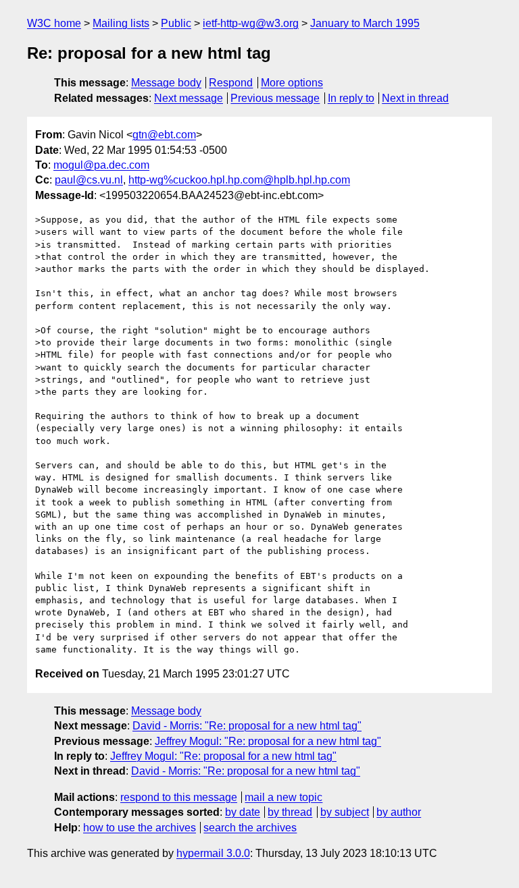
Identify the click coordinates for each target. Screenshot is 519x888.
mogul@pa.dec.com (101, 165)
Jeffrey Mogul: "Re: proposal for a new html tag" (268, 741)
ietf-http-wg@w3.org (251, 23)
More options (292, 82)
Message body (166, 82)
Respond (231, 82)
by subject (344, 812)
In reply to (351, 98)
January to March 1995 (365, 23)
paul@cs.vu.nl (89, 180)
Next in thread (415, 98)
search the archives (250, 827)
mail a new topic (283, 797)
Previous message (275, 98)
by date (242, 812)
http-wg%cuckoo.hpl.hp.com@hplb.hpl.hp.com (239, 180)
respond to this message (178, 797)
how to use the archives (139, 827)
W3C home (54, 23)
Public (176, 23)
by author (398, 812)
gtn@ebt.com (164, 134)
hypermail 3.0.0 (213, 853)
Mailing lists (121, 23)
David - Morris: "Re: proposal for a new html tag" (247, 725)
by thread (290, 812)
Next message (188, 98)
